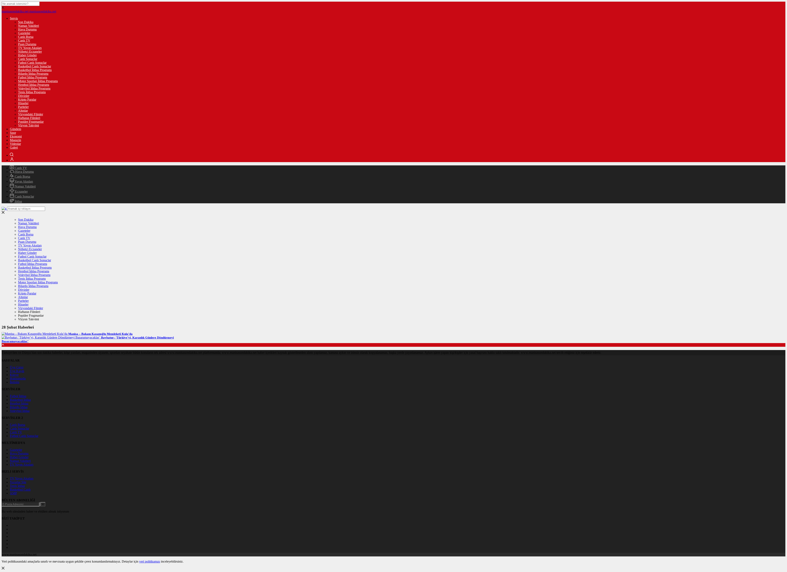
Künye (14, 374)
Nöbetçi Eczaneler (30, 51)
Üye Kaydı (17, 371)
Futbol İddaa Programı (32, 77)
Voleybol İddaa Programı (34, 88)
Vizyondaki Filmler (30, 114)
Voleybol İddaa (20, 411)
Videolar (15, 144)
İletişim (14, 382)
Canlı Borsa (25, 37)
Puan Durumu (27, 44)
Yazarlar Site (18, 482)
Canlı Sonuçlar (27, 59)
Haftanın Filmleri (29, 118)
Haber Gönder (27, 55)
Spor (13, 132)
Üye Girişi (16, 367)
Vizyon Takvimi (28, 125)
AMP (13, 493)
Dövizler (23, 96)
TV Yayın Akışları (30, 48)
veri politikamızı (149, 561)
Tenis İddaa (17, 486)
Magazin (15, 140)
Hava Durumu (27, 29)
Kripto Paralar (27, 99)
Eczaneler (21, 191)
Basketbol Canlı (20, 489)
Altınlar (23, 110)
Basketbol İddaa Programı (35, 70)
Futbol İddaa (18, 396)
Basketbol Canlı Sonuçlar (34, 66)
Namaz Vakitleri (28, 25)
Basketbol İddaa (20, 399)
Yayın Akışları (23, 181)
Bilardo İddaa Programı (33, 73)
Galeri (14, 147)
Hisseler (23, 103)
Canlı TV (24, 40)
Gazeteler (24, 33)
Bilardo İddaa (18, 407)
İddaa (18, 201)
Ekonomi (16, 136)
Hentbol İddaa (19, 403)
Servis (14, 18)
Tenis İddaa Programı (32, 92)
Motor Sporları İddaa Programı (38, 81)
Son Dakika (25, 22)
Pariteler (23, 107)
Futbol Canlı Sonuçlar (32, 62)
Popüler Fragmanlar (31, 121)
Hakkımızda (18, 378)
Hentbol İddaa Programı (33, 84)
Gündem (15, 129)
